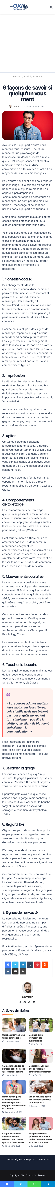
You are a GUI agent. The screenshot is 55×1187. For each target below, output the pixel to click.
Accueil (18, 76)
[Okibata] (19, 6)
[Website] (21, 1002)
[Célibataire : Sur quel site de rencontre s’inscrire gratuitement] (41, 1056)
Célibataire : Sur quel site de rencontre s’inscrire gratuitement (40, 1068)
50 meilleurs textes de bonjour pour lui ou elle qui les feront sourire (13, 1068)
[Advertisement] (27, 43)
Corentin (17, 106)
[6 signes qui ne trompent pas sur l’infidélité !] (41, 1025)
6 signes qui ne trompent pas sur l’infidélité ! (36, 1038)
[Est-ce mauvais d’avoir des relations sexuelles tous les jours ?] (41, 1087)
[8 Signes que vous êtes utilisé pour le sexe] (14, 1025)
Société (27, 76)
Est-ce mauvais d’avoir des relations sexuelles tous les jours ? (40, 1099)
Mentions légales (14, 1159)
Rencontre (37, 76)
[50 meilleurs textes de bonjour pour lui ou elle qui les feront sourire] (14, 1056)
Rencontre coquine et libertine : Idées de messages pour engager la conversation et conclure (14, 1102)
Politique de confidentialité (36, 1159)
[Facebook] (8, 965)
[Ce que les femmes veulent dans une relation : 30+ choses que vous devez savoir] (14, 1123)
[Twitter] (15, 965)
